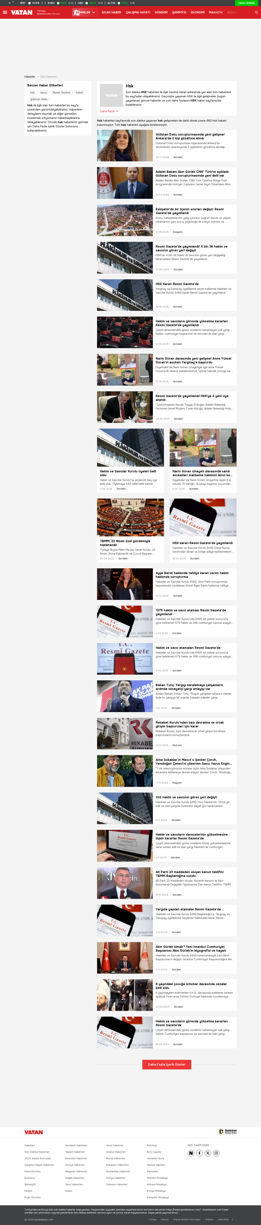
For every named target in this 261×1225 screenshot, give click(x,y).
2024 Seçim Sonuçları (37, 1158)
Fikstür (28, 1191)
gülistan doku (38, 99)
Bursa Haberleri (115, 1158)
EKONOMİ (197, 12)
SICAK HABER (111, 12)
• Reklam (208, 1219)
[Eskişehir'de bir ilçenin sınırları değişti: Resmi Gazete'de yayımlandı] (125, 220)
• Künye (152, 1219)
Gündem (178, 157)
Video (68, 1191)
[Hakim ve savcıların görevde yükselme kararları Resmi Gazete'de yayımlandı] (125, 332)
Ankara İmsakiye (157, 1184)
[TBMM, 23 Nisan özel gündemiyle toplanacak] (130, 517)
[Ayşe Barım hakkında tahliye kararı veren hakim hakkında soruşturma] (125, 584)
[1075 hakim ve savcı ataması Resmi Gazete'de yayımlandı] (125, 621)
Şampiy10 (30, 1184)
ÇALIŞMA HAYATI (138, 12)
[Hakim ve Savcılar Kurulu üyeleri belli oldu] (130, 447)
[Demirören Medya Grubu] (228, 1132)
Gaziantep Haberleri (118, 1171)
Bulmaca (29, 1178)
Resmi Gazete (61, 92)
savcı (43, 92)
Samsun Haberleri (117, 1184)
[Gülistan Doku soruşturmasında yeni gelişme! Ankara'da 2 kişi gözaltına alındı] (125, 145)
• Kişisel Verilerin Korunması (187, 1219)
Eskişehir (178, 232)
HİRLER (83, 12)
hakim (79, 92)
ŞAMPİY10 (179, 12)
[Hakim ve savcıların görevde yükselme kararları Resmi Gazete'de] (125, 1032)
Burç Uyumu (154, 1152)
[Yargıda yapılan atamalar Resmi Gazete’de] (125, 920)
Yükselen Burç (155, 1158)
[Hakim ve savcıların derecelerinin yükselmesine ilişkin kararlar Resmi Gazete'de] (125, 845)
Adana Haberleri (116, 1152)
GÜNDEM (161, 12)
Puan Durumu (32, 1197)
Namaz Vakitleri (156, 1165)
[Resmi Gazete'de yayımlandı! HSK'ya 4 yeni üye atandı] (125, 407)
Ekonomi (177, 745)
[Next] (191, 1153)
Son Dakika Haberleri (37, 1152)
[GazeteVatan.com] (33, 1132)
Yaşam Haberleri (75, 1152)
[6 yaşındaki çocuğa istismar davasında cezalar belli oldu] (125, 995)
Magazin (177, 782)
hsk (32, 92)
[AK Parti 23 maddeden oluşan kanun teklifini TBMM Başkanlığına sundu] (125, 883)
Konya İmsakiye (156, 1191)
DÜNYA (232, 12)
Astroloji (152, 1145)
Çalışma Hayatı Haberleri (39, 1165)
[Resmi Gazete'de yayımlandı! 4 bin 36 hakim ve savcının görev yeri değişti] (125, 257)
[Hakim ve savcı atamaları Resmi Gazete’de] (125, 659)
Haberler (29, 76)
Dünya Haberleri (75, 1165)
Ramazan (152, 1171)
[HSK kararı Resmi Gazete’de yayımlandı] (203, 518)
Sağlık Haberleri (74, 1178)
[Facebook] (199, 1153)
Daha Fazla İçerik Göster (167, 1065)
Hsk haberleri (48, 76)
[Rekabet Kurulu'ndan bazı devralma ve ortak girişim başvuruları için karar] (125, 733)
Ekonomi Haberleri (76, 1158)
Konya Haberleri (116, 1178)
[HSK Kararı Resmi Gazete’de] (125, 295)
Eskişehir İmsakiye (158, 1197)
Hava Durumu (32, 1171)
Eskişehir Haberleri (117, 1165)
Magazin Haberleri (76, 1171)
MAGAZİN (216, 12)
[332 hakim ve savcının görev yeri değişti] (125, 808)
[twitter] (208, 1153)
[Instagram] (216, 1153)
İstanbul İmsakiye (157, 1178)
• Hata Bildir (223, 1219)
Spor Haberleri (74, 1184)
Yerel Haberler (114, 1145)
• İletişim (164, 1219)
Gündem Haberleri (76, 1145)
